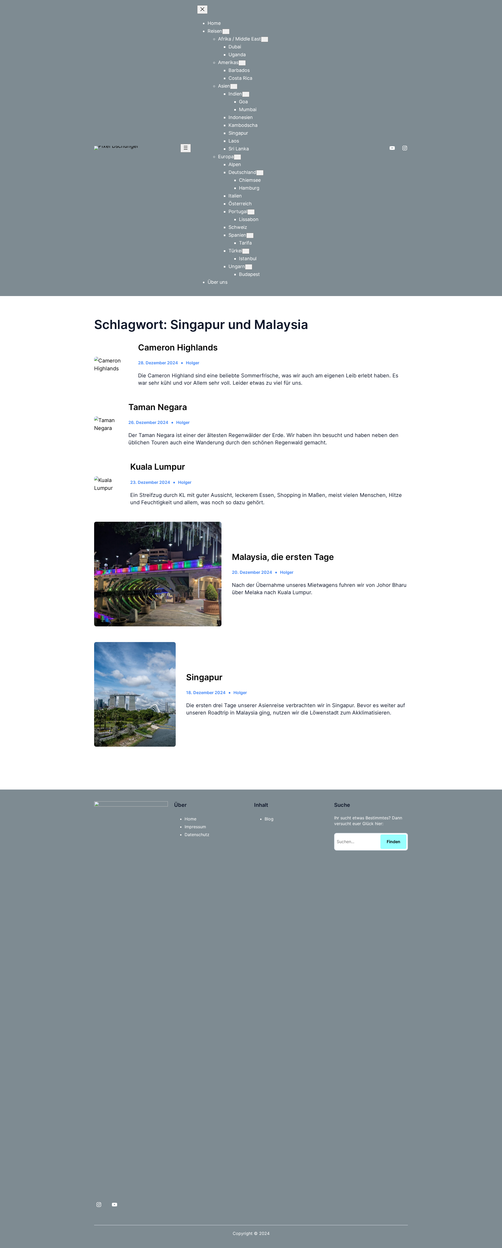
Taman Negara (157, 407)
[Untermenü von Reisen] (226, 31)
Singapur (204, 677)
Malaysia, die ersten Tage (283, 557)
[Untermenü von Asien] (233, 86)
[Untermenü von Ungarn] (248, 267)
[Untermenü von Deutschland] (260, 172)
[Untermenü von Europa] (237, 157)
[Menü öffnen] (185, 148)
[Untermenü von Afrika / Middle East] (264, 39)
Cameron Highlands (178, 348)
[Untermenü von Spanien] (250, 235)
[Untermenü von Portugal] (251, 212)
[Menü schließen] (202, 9)
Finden (393, 841)
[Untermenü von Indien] (245, 94)
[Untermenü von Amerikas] (242, 63)
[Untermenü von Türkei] (245, 251)
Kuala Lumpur (157, 467)
